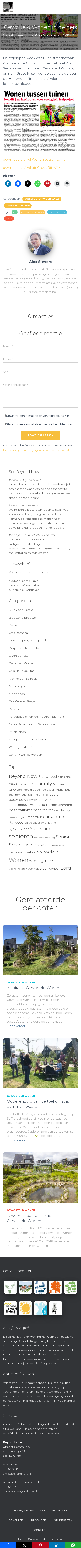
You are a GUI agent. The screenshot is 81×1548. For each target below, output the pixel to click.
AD (14, 212)
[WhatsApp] (73, 1545)
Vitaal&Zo (35, 852)
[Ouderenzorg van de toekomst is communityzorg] (40, 1063)
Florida (45, 794)
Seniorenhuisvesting (44, 837)
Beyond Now (23, 776)
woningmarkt (42, 860)
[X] (24, 1545)
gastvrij (55, 794)
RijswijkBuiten (19, 829)
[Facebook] (8, 1545)
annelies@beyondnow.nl (20, 1491)
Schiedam (40, 828)
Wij (42, 1510)
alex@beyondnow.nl (17, 1473)
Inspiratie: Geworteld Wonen (33, 987)
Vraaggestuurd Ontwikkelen (28, 739)
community (39, 783)
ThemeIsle (56, 1538)
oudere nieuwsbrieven (24, 590)
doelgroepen (33, 789)
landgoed (21, 817)
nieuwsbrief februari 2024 (26, 585)
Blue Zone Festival (21, 610)
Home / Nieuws (24, 1510)
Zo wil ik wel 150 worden (25, 754)
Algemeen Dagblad (32, 212)
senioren (21, 836)
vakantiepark (17, 852)
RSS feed (54, 1433)
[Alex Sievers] (40, 242)
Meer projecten (19, 686)
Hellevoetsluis (19, 805)
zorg (66, 868)
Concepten (17, 1520)
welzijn (52, 852)
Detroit (20, 790)
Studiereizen (17, 732)
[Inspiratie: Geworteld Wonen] (40, 949)
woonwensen (50, 868)
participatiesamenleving (40, 822)
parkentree (54, 816)
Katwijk (66, 810)
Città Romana (18, 633)
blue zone (64, 776)
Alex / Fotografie (17, 1328)
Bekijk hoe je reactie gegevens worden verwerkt (36, 450)
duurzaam (15, 794)
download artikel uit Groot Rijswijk (31, 168)
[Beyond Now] (9, 7)
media (9, 218)
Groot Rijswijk (57, 212)
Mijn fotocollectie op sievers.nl (40, 1363)
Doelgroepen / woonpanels (41, 199)
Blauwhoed (47, 777)
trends (62, 845)
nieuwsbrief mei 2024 (23, 581)
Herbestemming (59, 805)
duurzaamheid (30, 794)
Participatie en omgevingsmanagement (36, 716)
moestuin (34, 817)
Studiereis (43, 845)
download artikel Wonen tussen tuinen (35, 159)
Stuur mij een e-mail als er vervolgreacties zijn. (38, 416)
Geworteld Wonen (18, 205)
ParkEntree (16, 709)
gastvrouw (17, 800)
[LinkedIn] (57, 1545)
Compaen (59, 784)
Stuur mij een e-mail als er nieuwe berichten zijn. (39, 424)
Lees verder (16, 1026)
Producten (39, 1520)
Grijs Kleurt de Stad (22, 671)
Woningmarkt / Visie (22, 747)
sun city (54, 845)
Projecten (59, 1510)
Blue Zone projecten (23, 617)
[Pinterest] (40, 1545)
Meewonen (17, 694)
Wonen (18, 860)
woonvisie (33, 868)
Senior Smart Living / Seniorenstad (32, 724)
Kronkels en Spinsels (23, 678)
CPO (12, 789)
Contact (40, 1530)
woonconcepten (18, 868)
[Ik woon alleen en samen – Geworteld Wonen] (40, 1177)
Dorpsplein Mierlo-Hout (25, 648)
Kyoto (12, 817)
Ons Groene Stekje (22, 701)
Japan (56, 810)
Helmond (37, 805)
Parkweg (16, 822)
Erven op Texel (19, 655)
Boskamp (15, 625)
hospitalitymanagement (30, 810)
